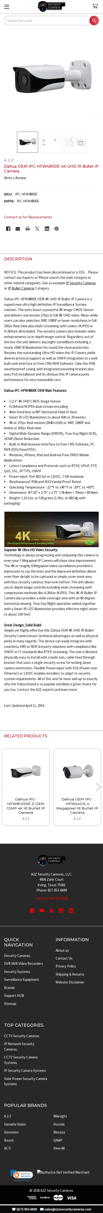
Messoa (59, 1132)
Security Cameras (17, 955)
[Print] (27, 229)
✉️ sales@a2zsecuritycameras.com (65, 1209)
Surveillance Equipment (21, 979)
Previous (5, 787)
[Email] (18, 229)
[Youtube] (42, 911)
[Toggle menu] (6, 6)
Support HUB (14, 995)
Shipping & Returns (70, 974)
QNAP (57, 1140)
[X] (37, 229)
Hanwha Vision (15, 1124)
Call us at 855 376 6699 (51, 898)
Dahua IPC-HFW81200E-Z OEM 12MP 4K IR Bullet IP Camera (26, 806)
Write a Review (15, 178)
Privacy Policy (66, 966)
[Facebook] (8, 229)
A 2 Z (7, 1116)
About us (62, 950)
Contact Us (64, 958)
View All (59, 1148)
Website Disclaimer (70, 982)
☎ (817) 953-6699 (24, 1209)
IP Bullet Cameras (21, 288)
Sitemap (10, 1003)
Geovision (11, 1132)
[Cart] (96, 6)
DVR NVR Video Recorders (23, 963)
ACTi (7, 1148)
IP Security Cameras (81, 283)
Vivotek (59, 1124)
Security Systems (17, 971)
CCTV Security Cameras (21, 1036)
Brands (9, 987)
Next (98, 787)
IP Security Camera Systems (25, 1070)
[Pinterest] (56, 229)
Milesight (60, 1116)
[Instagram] (61, 911)
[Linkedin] (47, 229)
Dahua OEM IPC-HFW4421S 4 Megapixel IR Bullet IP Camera (77, 806)
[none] (51, 79)
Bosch (9, 1140)
